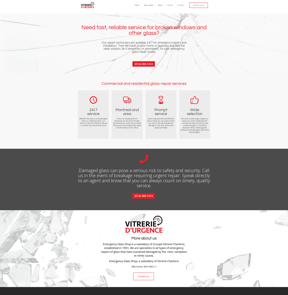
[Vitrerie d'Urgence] (87, 5)
